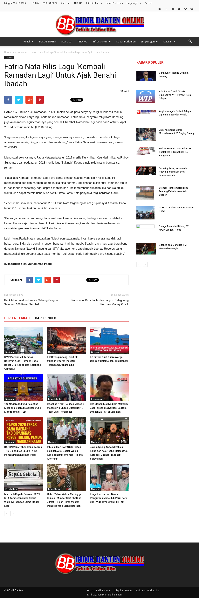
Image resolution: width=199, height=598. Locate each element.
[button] (190, 41)
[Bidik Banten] (99, 24)
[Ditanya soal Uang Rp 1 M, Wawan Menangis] (146, 249)
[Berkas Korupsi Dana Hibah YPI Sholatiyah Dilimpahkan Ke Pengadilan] (146, 151)
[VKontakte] (192, 8)
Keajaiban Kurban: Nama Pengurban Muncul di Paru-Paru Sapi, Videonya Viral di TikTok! (108, 498)
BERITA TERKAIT (17, 318)
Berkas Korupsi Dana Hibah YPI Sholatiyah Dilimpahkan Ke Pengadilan (175, 152)
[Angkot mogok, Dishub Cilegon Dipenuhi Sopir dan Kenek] (146, 111)
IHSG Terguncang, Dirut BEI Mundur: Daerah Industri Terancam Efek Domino (62, 361)
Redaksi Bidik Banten (98, 590)
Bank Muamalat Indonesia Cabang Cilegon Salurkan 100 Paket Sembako (31, 302)
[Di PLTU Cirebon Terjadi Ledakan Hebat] (145, 212)
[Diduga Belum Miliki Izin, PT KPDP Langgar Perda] (145, 231)
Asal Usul (65, 3)
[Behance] (160, 8)
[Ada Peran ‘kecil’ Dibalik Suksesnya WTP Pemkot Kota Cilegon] (145, 96)
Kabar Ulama (54, 489)
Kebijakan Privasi (122, 590)
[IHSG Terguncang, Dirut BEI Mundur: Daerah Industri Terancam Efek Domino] (66, 340)
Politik (35, 3)
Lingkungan (132, 3)
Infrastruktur (93, 3)
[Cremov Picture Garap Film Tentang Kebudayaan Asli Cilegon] (145, 193)
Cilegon (95, 352)
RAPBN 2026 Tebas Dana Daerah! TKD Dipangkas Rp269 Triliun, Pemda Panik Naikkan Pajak (23, 451)
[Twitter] (179, 8)
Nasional (9, 57)
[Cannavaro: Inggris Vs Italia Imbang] (146, 76)
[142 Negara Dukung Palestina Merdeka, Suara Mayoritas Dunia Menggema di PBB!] (23, 387)
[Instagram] (172, 8)
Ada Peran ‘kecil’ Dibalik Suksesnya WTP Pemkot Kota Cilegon (175, 95)
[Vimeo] (185, 8)
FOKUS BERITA (50, 3)
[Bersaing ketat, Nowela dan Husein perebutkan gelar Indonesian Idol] (146, 170)
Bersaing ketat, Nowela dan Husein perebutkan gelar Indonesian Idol (173, 172)
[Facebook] (166, 8)
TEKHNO (78, 3)
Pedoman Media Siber (148, 590)
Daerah (148, 3)
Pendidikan (97, 399)
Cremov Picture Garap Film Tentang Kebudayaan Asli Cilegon (173, 191)
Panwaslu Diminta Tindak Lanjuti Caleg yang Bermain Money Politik (100, 302)
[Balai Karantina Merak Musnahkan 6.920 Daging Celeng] (146, 134)
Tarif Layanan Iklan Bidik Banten (104, 594)
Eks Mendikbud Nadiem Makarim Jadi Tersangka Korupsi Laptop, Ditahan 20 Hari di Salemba (109, 407)
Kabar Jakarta (54, 399)
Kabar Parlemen (114, 3)
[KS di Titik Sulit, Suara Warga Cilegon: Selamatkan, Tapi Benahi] (109, 340)
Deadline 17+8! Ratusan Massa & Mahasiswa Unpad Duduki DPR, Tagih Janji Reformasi (65, 407)
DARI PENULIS (46, 318)
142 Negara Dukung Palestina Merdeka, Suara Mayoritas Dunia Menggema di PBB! (22, 407)
